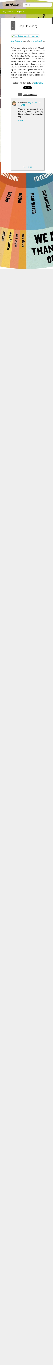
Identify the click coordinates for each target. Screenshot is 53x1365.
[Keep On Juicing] (25, 36)
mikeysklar (38, 82)
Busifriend (22, 102)
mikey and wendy (36, 41)
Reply (20, 120)
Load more (28, 166)
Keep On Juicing (28, 26)
